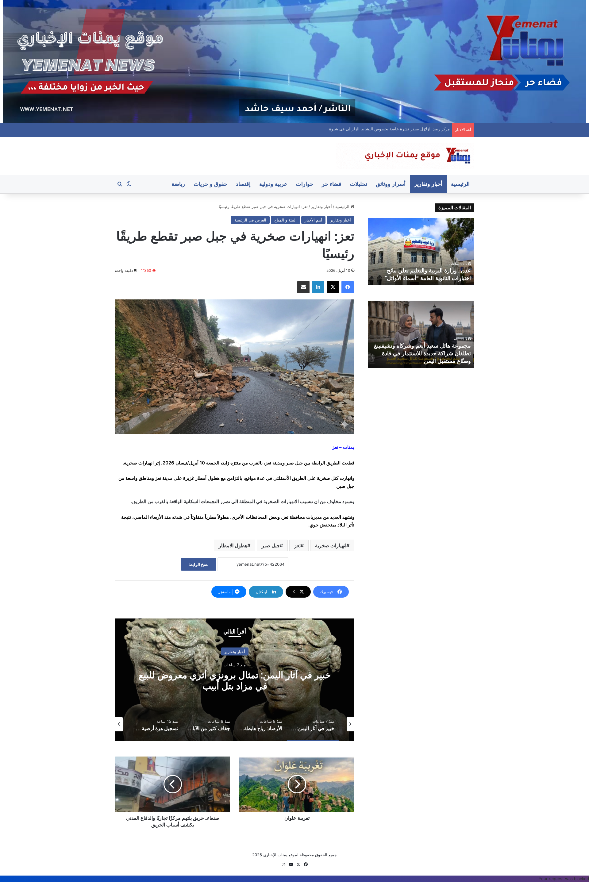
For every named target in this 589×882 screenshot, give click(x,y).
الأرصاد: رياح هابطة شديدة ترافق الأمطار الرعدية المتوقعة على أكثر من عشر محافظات (235, 680)
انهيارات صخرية (330, 545)
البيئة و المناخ (285, 220)
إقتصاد (243, 183)
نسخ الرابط (199, 564)
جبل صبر (271, 545)
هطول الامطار (233, 545)
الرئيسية (460, 183)
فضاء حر (331, 183)
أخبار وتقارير (428, 183)
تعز (297, 545)
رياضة (178, 183)
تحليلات (358, 183)
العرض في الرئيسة (250, 220)
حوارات (304, 183)
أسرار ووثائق (391, 183)
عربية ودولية (273, 183)
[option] (234, 679)
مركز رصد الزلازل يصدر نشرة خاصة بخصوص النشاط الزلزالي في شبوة (389, 128)
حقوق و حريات (210, 183)
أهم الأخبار (313, 220)
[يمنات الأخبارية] (405, 156)
